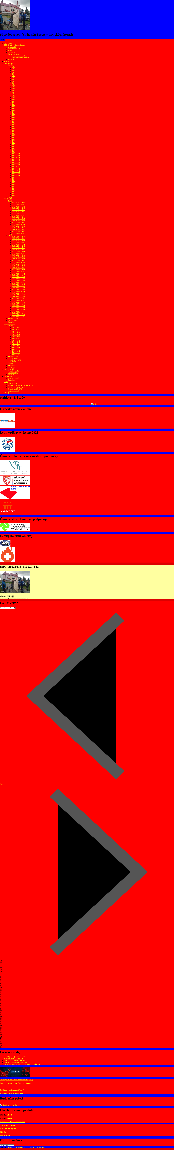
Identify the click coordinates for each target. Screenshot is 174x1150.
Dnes (1, 784)
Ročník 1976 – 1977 (18, 311)
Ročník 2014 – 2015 (18, 208)
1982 (13, 132)
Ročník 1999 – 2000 (18, 269)
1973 (13, 148)
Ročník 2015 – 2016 (18, 206)
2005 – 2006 (16, 340)
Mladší (10, 201)
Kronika (10, 65)
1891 (13, 186)
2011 (13, 79)
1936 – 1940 (16, 161)
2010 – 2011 (16, 331)
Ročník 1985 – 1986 (18, 295)
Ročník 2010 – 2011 (18, 215)
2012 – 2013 (16, 327)
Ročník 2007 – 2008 (18, 221)
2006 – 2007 (16, 338)
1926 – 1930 (16, 164)
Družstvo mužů (9, 369)
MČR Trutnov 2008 (14, 360)
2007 (13, 87)
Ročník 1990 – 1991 (18, 286)
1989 (13, 119)
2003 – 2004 (16, 344)
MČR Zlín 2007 (13, 358)
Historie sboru (8, 63)
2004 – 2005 (16, 342)
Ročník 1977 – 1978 (18, 309)
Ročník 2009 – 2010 (18, 217)
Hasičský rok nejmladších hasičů (14, 1057)
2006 (13, 88)
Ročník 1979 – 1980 (18, 306)
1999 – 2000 (16, 347)
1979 (13, 137)
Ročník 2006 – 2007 (18, 222)
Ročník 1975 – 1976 (18, 313)
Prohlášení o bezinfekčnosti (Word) (12, 1090)
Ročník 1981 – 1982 (18, 302)
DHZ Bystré (4, 1132)
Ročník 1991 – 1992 (18, 284)
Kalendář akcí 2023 (14, 48)
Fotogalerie (11, 59)
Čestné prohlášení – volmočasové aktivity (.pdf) (16, 1083)
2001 (13, 97)
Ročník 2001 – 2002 (18, 231)
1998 (13, 103)
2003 (13, 94)
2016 (13, 70)
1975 (13, 144)
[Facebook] (84, 403)
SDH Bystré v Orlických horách (14, 45)
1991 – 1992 (16, 353)
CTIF (6, 382)
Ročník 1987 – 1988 (18, 291)
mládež (9, 1115)
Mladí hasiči (8, 199)
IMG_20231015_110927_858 (19, 566)
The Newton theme (21, 1147)
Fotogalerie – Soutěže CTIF (17, 387)
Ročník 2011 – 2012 (18, 213)
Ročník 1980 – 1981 (18, 304)
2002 (13, 96)
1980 (13, 135)
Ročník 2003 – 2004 (18, 228)
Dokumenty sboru (14, 54)
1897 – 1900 (16, 175)
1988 (13, 121)
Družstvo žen (8, 376)
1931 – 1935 (16, 163)
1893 (13, 182)
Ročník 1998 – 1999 (18, 271)
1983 (13, 130)
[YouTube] (88, 403)
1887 (13, 193)
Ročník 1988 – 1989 (18, 289)
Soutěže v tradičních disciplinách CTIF (20, 385)
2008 (13, 85)
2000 (13, 99)
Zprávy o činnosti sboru (19, 56)
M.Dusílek (10, 596)
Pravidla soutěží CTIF (15, 389)
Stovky (10, 364)
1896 (13, 177)
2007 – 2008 (16, 336)
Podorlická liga (13, 362)
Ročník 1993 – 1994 (18, 280)
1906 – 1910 (16, 172)
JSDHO (10, 50)
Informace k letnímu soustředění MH (15, 1062)
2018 (13, 67)
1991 (13, 115)
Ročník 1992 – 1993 (18, 282)
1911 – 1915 (16, 170)
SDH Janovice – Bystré (8, 1128)
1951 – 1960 (16, 155)
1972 (13, 150)
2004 (13, 92)
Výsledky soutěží (13, 318)
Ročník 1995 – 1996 (18, 277)
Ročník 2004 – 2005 (18, 226)
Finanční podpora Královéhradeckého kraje (14, 598)
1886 (13, 195)
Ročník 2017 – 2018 (18, 202)
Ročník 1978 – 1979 (18, 307)
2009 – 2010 (16, 333)
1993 (13, 112)
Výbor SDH (12, 47)
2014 (13, 74)
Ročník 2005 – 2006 (18, 224)
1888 (13, 192)
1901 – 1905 (16, 173)
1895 (13, 179)
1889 (13, 190)
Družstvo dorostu (9, 324)
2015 (13, 72)
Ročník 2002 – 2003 (18, 230)
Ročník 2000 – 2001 (18, 233)
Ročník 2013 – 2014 (18, 210)
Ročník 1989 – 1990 (18, 288)
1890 (13, 188)
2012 (13, 77)
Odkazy (6, 393)
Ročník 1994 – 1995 (18, 278)
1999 (13, 101)
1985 (13, 126)
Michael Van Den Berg (37, 1147)
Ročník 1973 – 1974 (18, 316)
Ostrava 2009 (12, 383)
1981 (13, 134)
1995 (13, 108)
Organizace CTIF (13, 391)
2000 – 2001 (16, 345)
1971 (13, 152)
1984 (13, 128)
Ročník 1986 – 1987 (18, 293)
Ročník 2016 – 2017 (18, 204)
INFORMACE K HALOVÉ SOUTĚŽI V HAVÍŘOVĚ (22, 1064)
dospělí (9, 1118)
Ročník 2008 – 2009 (18, 219)
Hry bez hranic (13, 320)
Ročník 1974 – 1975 (18, 315)
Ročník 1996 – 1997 (18, 275)
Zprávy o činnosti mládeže (20, 58)
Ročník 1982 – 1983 (18, 300)
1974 (13, 146)
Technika (7, 61)
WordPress (11, 1147)
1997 (13, 105)
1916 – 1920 (16, 168)
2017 (13, 68)
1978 (13, 139)
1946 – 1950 (16, 157)
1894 (13, 181)
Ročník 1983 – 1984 (18, 298)
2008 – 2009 (16, 335)
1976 (13, 143)
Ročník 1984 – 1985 (18, 297)
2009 (13, 83)
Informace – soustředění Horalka (14, 1060)
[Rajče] (94, 404)
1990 (13, 117)
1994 (13, 110)
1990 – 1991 (16, 355)
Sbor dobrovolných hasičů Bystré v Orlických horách (36, 34)
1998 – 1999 (16, 349)
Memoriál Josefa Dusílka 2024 (13, 1059)
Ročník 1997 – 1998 (18, 273)
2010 (13, 81)
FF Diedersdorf (5, 1135)
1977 (13, 141)
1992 (13, 114)
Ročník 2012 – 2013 (18, 211)
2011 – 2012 (16, 329)
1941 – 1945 (16, 159)
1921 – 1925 (16, 166)
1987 (13, 123)
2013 (13, 76)
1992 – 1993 (16, 351)
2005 (13, 90)
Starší (10, 235)
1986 (13, 125)
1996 (13, 106)
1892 (13, 184)
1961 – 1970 (16, 154)
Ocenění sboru (12, 52)
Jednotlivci (11, 365)
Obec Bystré (8, 43)
